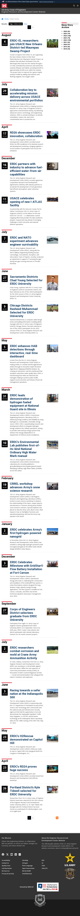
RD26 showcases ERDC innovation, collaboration (26, 134)
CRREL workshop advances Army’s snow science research (25, 487)
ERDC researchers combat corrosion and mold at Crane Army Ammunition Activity (24, 653)
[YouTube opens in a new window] (12, 854)
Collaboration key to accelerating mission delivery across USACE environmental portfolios (26, 95)
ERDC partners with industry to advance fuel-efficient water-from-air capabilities (26, 169)
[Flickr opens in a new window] (20, 854)
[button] (47, 2)
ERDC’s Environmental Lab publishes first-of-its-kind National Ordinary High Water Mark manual (25, 449)
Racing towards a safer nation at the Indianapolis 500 (26, 694)
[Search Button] (73, 5)
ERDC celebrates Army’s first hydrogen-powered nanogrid (26, 533)
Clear (25, 24)
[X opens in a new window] (7, 854)
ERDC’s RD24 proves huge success (23, 768)
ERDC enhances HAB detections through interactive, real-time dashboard (24, 351)
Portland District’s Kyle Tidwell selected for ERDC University (25, 791)
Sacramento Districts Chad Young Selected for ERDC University (26, 280)
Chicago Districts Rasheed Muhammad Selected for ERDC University (24, 311)
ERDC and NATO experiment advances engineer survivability (24, 241)
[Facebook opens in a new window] (3, 854)
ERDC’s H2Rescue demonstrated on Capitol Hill (26, 739)
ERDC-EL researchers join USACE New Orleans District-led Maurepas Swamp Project (26, 46)
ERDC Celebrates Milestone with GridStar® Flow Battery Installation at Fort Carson (26, 567)
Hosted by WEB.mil (26, 887)
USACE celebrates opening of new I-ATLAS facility (26, 202)
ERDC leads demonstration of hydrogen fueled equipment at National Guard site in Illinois (24, 402)
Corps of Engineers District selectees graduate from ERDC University (23, 615)
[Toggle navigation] (76, 5)
